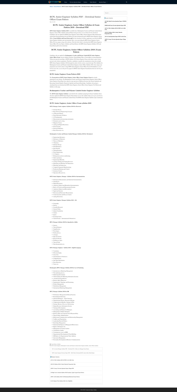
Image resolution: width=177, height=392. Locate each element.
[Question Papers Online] (55, 2)
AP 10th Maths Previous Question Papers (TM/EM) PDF (115, 21)
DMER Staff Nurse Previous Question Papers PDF (115, 25)
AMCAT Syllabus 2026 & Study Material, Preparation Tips (63, 364)
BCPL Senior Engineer (55, 345)
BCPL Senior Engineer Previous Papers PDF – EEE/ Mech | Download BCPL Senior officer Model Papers (73, 353)
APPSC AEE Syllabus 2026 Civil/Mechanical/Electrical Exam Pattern (65, 376)
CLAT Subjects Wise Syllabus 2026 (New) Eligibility (61, 381)
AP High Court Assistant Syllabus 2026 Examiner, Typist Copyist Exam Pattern (67, 372)
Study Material (93, 2)
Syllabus (85, 2)
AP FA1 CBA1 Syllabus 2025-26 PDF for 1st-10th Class (62, 360)
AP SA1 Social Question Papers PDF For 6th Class (115, 36)
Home (65, 2)
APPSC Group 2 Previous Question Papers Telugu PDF (62, 368)
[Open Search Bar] (127, 2)
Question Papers (102, 2)
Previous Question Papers (75, 2)
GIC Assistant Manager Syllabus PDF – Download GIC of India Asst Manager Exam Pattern (70, 349)
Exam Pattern (57, 6)
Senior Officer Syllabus (93, 345)
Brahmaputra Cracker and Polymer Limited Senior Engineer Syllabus (74, 345)
